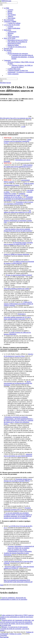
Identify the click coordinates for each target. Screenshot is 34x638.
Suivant (8, 82)
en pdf (23, 126)
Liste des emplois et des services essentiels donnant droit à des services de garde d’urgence (18, 229)
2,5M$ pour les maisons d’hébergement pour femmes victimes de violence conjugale (18, 303)
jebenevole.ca (21, 314)
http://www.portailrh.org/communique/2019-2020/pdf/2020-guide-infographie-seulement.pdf (18, 581)
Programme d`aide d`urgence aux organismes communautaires (18, 202)
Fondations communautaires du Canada (14, 194)
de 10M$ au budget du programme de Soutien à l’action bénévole (19, 262)
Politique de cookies (15, 634)
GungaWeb (3, 635)
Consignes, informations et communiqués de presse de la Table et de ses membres (21, 547)
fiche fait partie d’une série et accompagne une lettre (15, 118)
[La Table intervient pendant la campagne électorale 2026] (17, 607)
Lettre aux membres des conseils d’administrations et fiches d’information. (20, 550)
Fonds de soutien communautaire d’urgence (19, 184)
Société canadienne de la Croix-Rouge (16, 196)
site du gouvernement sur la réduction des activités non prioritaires (18, 383)
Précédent (3, 82)
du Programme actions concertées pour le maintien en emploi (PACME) (18, 243)
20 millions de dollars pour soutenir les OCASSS (17, 211)
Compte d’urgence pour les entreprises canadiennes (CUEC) (17, 141)
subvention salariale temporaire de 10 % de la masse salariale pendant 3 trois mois (17, 318)
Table (1, 585)
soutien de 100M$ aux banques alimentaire (16, 254)
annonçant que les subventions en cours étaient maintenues (18, 455)
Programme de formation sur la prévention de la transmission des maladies (18, 198)
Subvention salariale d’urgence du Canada (16, 288)
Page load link (4, 637)
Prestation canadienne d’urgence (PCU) (17, 508)
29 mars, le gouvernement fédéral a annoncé (19, 275)
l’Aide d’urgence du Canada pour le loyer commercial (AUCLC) (18, 165)
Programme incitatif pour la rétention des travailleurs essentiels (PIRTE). (18, 480)
